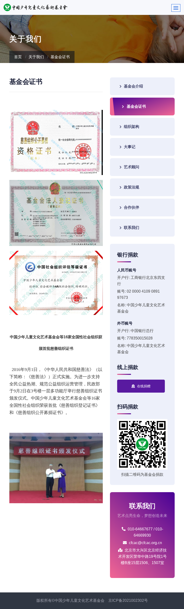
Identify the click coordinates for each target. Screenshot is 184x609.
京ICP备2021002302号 (128, 600)
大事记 (129, 147)
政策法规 (131, 187)
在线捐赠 (143, 386)
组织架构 (131, 127)
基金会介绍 (133, 86)
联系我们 (131, 228)
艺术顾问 (131, 167)
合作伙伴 (131, 207)
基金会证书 (60, 57)
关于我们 (36, 57)
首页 (18, 57)
